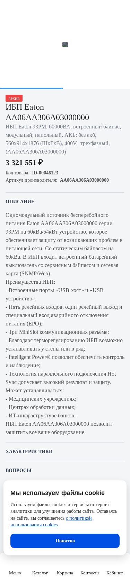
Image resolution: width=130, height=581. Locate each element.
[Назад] (9, 9)
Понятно (65, 540)
